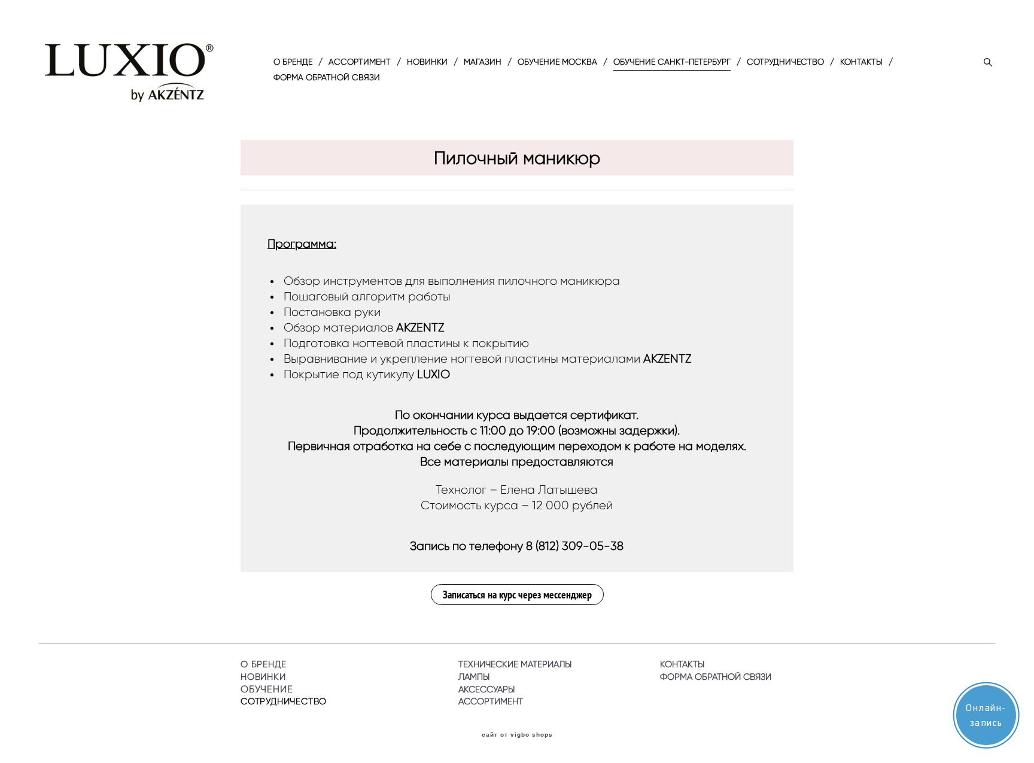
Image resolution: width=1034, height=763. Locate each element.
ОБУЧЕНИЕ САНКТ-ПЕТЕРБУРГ (672, 62)
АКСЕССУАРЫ (486, 689)
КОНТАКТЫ (861, 62)
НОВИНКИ (427, 62)
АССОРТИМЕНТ (360, 62)
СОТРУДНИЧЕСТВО (785, 62)
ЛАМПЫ (473, 676)
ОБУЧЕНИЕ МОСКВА (557, 62)
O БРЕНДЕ (292, 62)
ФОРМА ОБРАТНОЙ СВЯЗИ (326, 78)
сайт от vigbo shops (517, 735)
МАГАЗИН (482, 62)
